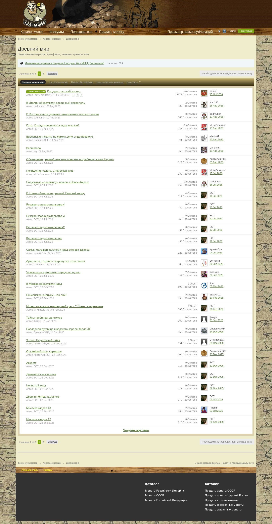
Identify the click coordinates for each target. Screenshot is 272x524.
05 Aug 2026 (216, 162)
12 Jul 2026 (216, 207)
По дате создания (59, 82)
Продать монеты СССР (220, 490)
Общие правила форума (207, 463)
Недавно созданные (33, 82)
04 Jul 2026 (216, 252)
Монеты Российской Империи (164, 490)
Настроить (132, 82)
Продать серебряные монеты (224, 504)
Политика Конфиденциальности (238, 463)
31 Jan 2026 (216, 320)
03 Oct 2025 (216, 399)
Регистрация (246, 31)
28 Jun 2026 (216, 264)
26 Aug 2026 (216, 105)
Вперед (52, 73)
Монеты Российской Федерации (166, 500)
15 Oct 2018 (216, 94)
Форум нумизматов (27, 463)
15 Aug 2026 (216, 128)
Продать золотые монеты (221, 500)
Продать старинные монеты (223, 509)
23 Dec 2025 (217, 354)
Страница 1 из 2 (27, 73)
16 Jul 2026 (216, 184)
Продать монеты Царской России (226, 495)
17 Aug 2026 (216, 116)
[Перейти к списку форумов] (107, 13)
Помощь (48, 470)
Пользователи (81, 32)
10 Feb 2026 (216, 297)
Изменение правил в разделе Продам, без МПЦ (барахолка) (64, 63)
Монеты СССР (154, 495)
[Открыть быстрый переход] (219, 32)
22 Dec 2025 (217, 365)
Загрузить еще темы (136, 430)
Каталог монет (32, 32)
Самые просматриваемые (110, 82)
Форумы (57, 32)
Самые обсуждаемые (82, 82)
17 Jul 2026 (216, 173)
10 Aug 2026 (216, 151)
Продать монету (111, 32)
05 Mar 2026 (216, 286)
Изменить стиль (30, 470)
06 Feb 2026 (216, 309)
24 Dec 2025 (217, 331)
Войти (233, 31)
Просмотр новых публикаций (190, 32)
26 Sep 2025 (217, 422)
